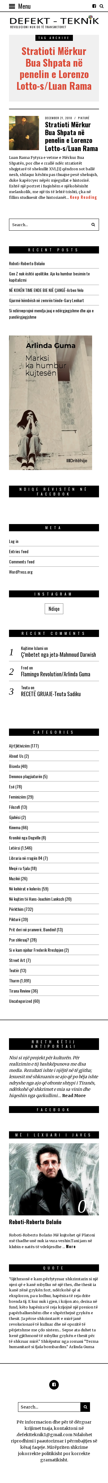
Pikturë (83, 118)
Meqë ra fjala (19, 868)
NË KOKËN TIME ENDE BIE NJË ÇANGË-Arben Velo (46, 290)
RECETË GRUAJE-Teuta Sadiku (51, 693)
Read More (74, 1095)
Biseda (14, 766)
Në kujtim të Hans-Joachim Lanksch (36, 899)
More (71, 1246)
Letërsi (14, 848)
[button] (93, 225)
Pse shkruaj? (19, 939)
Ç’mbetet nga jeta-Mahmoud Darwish (58, 654)
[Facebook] (94, 6)
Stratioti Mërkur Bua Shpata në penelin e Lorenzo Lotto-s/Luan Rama (71, 136)
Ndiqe (54, 608)
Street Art (17, 960)
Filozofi (14, 807)
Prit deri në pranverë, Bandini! (32, 929)
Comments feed (21, 561)
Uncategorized (20, 1001)
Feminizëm (17, 796)
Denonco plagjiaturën (25, 776)
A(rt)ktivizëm (19, 745)
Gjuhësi (14, 817)
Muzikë (14, 878)
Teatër (14, 970)
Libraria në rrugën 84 (25, 858)
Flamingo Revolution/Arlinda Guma (55, 674)
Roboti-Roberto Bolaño (27, 263)
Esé (11, 786)
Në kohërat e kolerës (25, 888)
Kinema (14, 827)
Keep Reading (83, 197)
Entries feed (18, 551)
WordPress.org (21, 572)
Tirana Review (19, 990)
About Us (16, 756)
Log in (13, 541)
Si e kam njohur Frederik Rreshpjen (36, 950)
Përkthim (16, 909)
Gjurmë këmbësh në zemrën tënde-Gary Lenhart (46, 300)
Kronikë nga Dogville (24, 837)
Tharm (14, 980)
